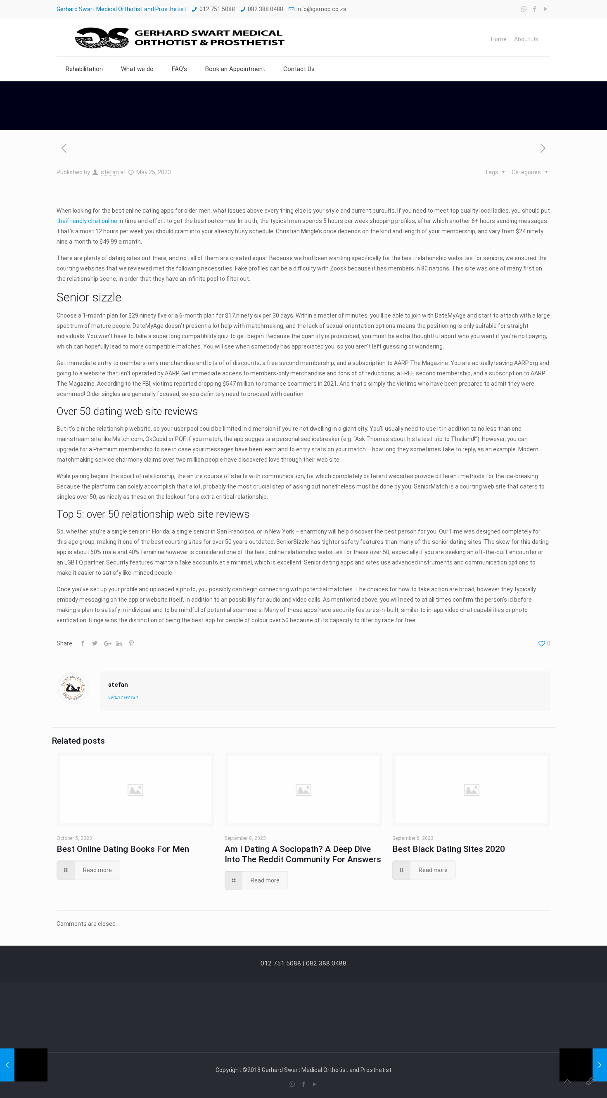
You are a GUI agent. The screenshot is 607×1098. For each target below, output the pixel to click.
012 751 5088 (217, 9)
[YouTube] (546, 9)
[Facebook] (535, 9)
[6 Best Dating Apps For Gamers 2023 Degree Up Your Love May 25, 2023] (23, 1064)
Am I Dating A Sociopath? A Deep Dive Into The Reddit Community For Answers (303, 854)
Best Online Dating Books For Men (123, 849)
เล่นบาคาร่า (123, 697)
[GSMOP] (178, 37)
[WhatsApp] (523, 9)
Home (499, 39)
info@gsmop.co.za (321, 9)
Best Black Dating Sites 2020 (448, 849)
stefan (110, 172)
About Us (526, 39)
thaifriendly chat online (87, 221)
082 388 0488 (265, 9)
